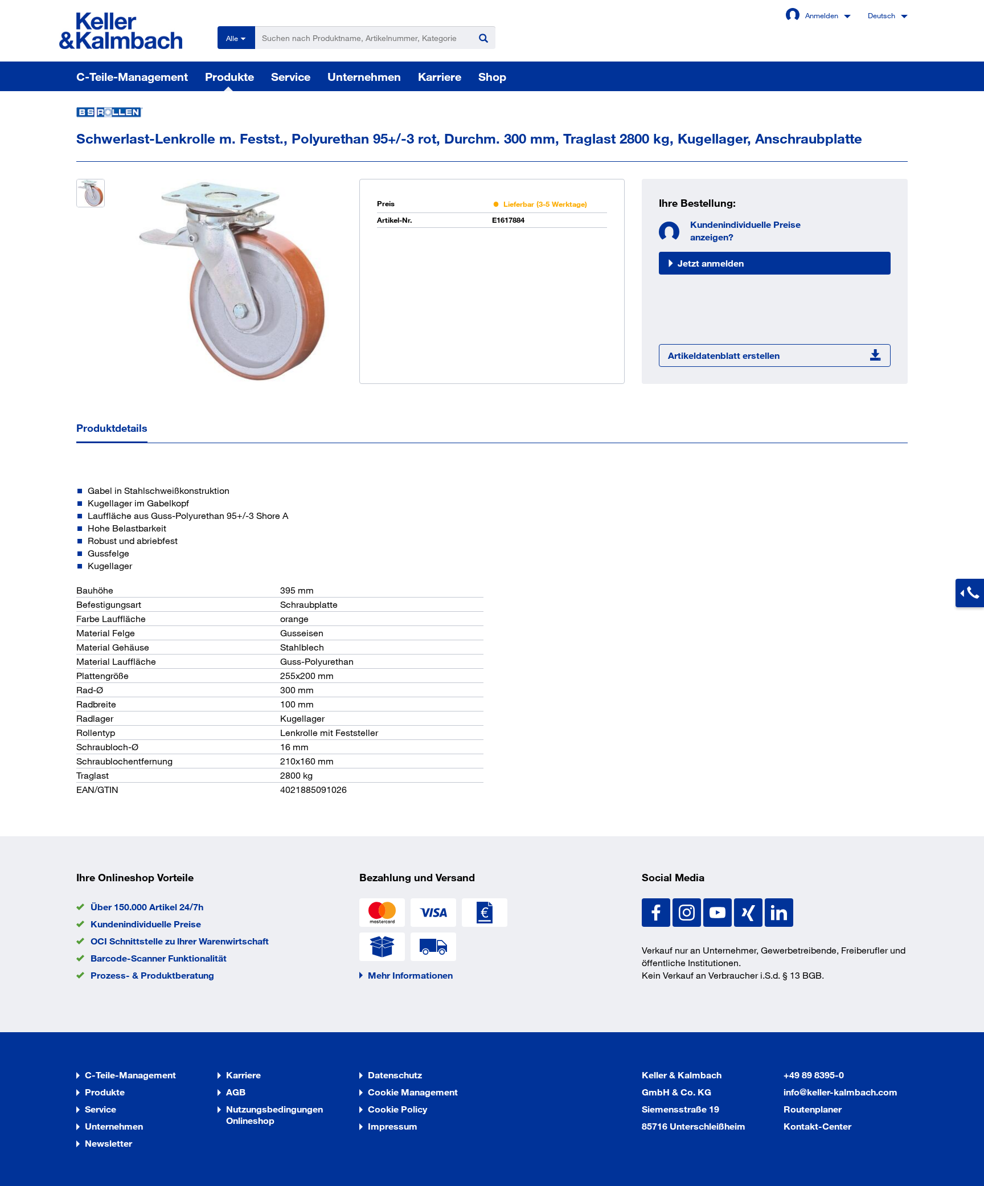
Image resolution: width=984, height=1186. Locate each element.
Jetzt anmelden (711, 262)
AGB (235, 1091)
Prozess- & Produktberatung (152, 975)
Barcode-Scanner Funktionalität (159, 957)
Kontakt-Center (817, 1125)
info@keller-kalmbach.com (840, 1091)
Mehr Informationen (410, 975)
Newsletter (108, 1143)
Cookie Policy (397, 1108)
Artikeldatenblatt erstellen (724, 355)
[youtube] (718, 911)
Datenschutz (395, 1074)
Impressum (392, 1125)
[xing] (749, 911)
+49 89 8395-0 (814, 1074)
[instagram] (688, 911)
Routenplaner (813, 1108)
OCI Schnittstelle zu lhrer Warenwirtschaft (180, 940)
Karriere (439, 76)
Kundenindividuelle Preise (146, 923)
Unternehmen (364, 76)
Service (290, 76)
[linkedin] (779, 911)
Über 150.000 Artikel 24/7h (147, 906)
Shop (492, 76)
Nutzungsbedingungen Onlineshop (274, 1114)
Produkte (229, 76)
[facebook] (657, 911)
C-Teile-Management (132, 76)
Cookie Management (413, 1091)
